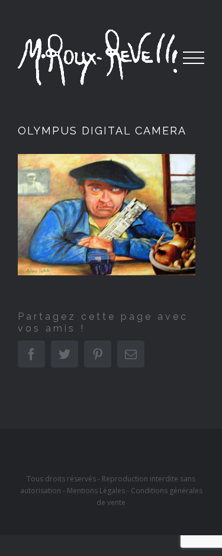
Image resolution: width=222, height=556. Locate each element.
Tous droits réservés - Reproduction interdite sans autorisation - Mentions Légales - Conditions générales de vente (111, 490)
